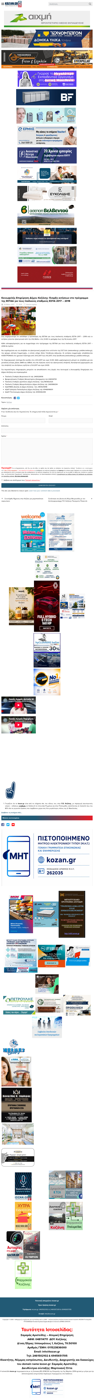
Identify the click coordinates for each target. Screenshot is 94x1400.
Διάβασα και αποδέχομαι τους (22, 480)
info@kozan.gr (47, 1314)
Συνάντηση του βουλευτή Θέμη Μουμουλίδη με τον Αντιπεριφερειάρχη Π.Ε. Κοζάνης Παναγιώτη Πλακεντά (67, 499)
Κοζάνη (9, 402)
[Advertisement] (47, 761)
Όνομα (3, 416)
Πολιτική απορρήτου (10, 470)
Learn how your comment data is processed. (44, 491)
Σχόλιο (3, 436)
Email (51, 416)
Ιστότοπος (4, 426)
